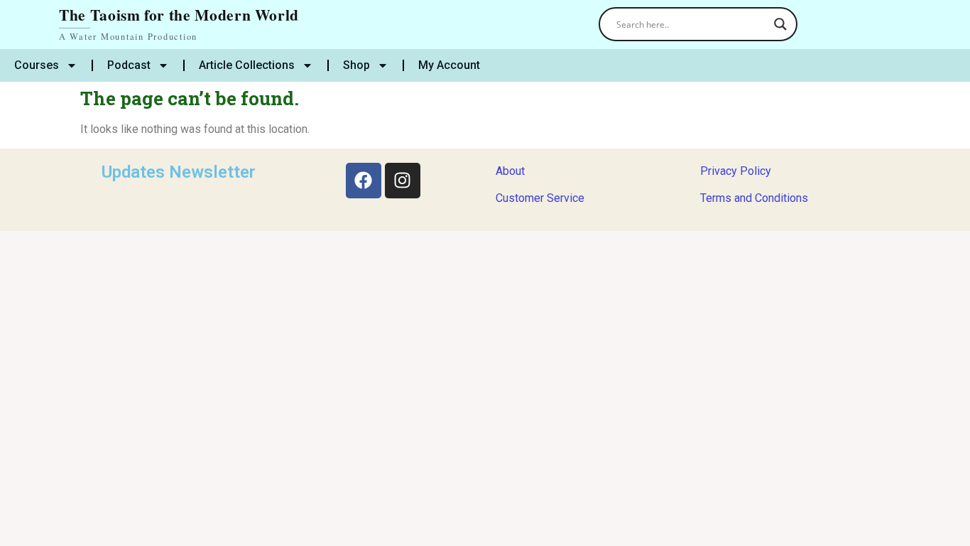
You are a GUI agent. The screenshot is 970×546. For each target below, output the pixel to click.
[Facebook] (363, 180)
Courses (36, 65)
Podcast (129, 65)
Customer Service (540, 198)
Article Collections (247, 65)
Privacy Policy (735, 171)
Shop (356, 65)
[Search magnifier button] (780, 24)
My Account (449, 65)
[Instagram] (402, 180)
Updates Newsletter (179, 172)
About (510, 171)
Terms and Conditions (754, 198)
